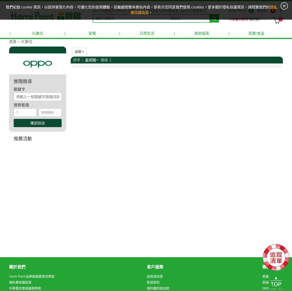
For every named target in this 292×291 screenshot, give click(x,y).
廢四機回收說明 (158, 288)
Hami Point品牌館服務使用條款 (32, 276)
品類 (78, 51)
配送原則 (153, 282)
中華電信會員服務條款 (25, 288)
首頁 (12, 41)
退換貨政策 (155, 276)
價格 (104, 60)
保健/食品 (246, 33)
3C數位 (26, 33)
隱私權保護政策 (20, 282)
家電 (80, 33)
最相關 (90, 60)
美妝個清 (191, 33)
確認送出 (37, 123)
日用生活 (136, 33)
